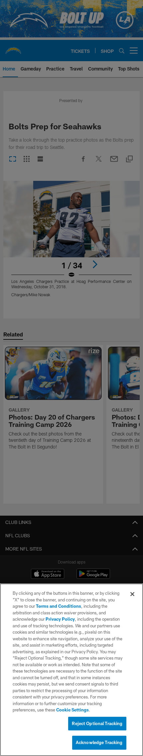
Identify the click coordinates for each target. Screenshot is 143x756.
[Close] (132, 594)
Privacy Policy (60, 619)
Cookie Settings (72, 709)
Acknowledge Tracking (99, 742)
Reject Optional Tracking (97, 723)
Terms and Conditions (58, 606)
